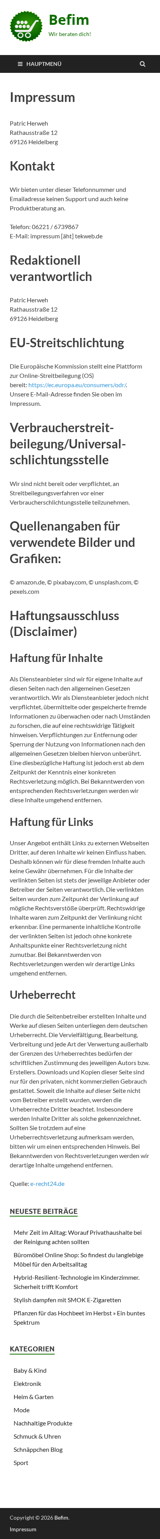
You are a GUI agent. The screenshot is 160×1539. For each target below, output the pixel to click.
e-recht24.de (47, 1183)
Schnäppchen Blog (38, 1449)
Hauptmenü (43, 63)
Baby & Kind (30, 1370)
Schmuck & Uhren (37, 1436)
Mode (22, 1409)
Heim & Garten (34, 1396)
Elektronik (27, 1383)
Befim (69, 19)
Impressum (23, 1529)
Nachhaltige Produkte (43, 1423)
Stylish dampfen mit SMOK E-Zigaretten (67, 1299)
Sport (21, 1462)
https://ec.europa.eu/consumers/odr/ (77, 384)
